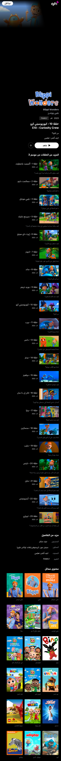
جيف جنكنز (43, 541)
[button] (7, 3)
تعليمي (37, 553)
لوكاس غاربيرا (21, 547)
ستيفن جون (44, 547)
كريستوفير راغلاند (33, 547)
